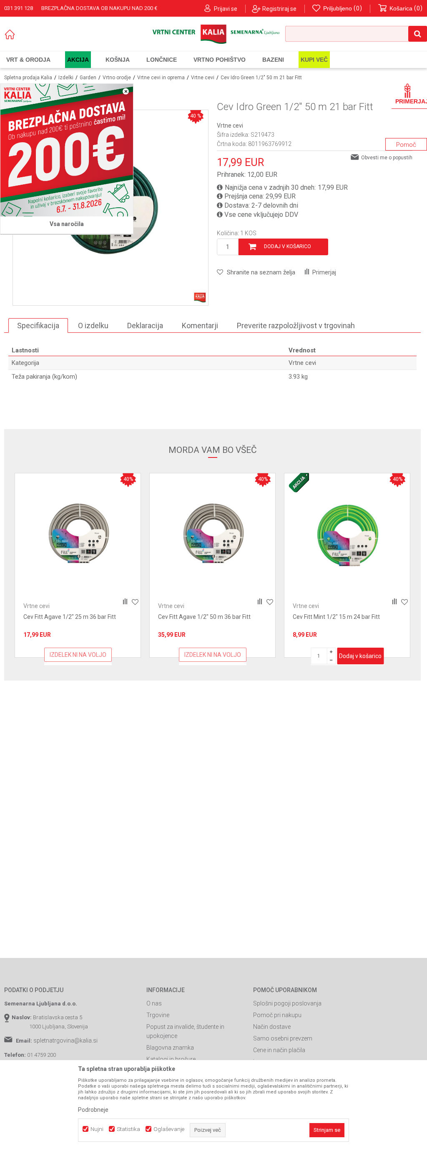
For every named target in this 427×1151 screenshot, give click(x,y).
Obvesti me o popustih (386, 158)
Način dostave (272, 1026)
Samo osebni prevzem (282, 1038)
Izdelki (65, 77)
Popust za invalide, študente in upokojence (185, 1031)
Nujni (96, 1129)
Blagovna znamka (170, 1047)
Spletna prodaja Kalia (28, 77)
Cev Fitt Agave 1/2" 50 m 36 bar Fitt (69, 616)
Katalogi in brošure (171, 1059)
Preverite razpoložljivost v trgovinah (296, 325)
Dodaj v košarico (287, 246)
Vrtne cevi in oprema (161, 77)
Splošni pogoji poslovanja (287, 1003)
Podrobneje (93, 1109)
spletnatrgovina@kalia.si (65, 1040)
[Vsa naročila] (66, 150)
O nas (154, 1003)
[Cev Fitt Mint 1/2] (212, 536)
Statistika (128, 1129)
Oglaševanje (168, 1129)
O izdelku (93, 325)
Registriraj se (279, 8)
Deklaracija (145, 325)
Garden (88, 77)
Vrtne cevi (202, 77)
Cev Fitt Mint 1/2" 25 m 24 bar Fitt (336, 616)
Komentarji (200, 325)
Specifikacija (38, 325)
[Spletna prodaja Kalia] (213, 34)
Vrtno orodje (117, 77)
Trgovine (157, 1015)
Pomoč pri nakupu (277, 1015)
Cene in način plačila (279, 1050)
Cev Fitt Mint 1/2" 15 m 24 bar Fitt (201, 616)
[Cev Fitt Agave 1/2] (78, 536)
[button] (356, 34)
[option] (78, 565)
